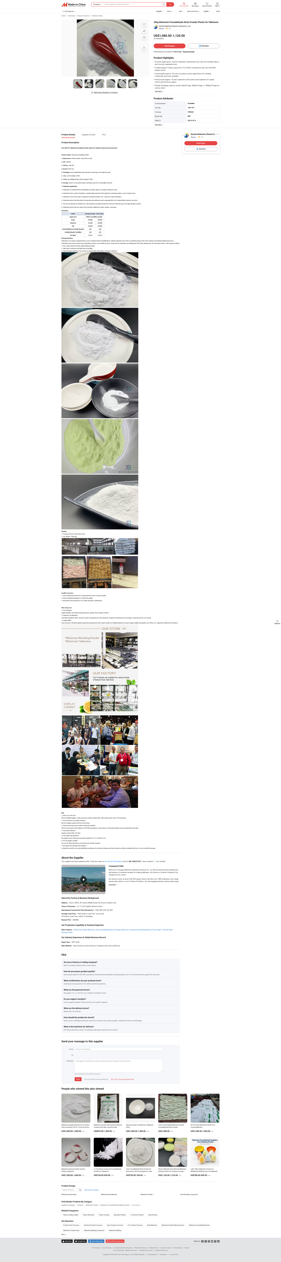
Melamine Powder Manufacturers (173, 1225)
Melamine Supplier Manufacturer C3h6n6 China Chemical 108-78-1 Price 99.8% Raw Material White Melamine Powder (75, 1127)
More (63, 1234)
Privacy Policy (174, 1254)
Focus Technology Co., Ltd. (125, 1254)
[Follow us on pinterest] (215, 1241)
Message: (70, 1061)
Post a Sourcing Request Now (122, 1079)
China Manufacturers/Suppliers (123, 1248)
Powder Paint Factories (71, 1225)
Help (180, 11)
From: (72, 1049)
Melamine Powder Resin (71, 1230)
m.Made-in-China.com (145, 1250)
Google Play (80, 1241)
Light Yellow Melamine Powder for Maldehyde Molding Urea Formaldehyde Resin (204, 1171)
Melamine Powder (80, 930)
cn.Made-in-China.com (161, 1250)
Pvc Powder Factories (135, 1225)
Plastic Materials (88, 1215)
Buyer (169, 11)
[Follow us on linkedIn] (218, 1241)
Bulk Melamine (152, 1225)
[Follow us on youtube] (212, 1241)
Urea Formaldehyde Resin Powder (108, 930)
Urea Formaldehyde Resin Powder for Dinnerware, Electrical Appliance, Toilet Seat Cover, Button (139, 1171)
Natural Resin (153, 1215)
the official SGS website (113, 861)
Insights (186, 1248)
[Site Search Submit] (170, 4)
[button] (164, 4)
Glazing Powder (67, 932)
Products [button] (96, 4)
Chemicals (71, 16)
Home (63, 16)
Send (78, 1079)
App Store (67, 1241)
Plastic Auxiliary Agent (70, 1215)
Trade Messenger (96, 1241)
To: (73, 1055)
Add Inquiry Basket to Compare (106, 92)
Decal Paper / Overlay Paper (162, 930)
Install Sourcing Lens (116, 1241)
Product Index (178, 1248)
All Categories (69, 11)
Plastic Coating (104, 1215)
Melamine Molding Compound (94, 1230)
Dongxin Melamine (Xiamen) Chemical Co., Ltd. (175, 26)
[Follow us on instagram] (209, 1241)
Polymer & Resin (97, 16)
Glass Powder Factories (115, 1225)
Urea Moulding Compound (189, 1194)
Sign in (217, 6)
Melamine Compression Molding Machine (136, 930)
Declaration (163, 1254)
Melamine (91, 930)
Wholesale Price (153, 1248)
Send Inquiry (170, 46)
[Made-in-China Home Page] (73, 4)
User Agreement (152, 1254)
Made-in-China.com (131, 1250)
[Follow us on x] (205, 1241)
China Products (106, 1248)
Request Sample (189, 52)
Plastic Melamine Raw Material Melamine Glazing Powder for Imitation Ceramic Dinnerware (172, 1171)
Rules (218, 11)
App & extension (192, 11)
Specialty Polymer (120, 1215)
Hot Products (96, 1248)
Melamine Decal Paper (69, 1194)
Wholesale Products (140, 1248)
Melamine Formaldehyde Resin (199, 1225)
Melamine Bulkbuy (115, 1230)
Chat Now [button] (205, 46)
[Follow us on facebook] (202, 1241)
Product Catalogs (92, 1190)
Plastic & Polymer (83, 16)
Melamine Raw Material (109, 1194)
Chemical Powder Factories (93, 1225)
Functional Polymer (137, 1215)
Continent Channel (166, 1248)
